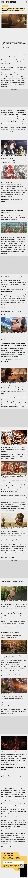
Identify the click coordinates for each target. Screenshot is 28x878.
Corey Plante (6, 47)
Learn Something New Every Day (10, 854)
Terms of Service (6, 866)
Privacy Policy (13, 866)
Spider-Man (10, 122)
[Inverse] (11, 2)
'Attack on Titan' (19, 444)
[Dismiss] (26, 865)
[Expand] (21, 865)
